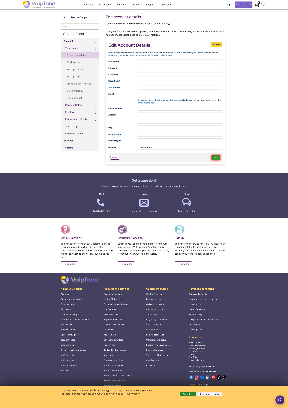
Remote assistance (155, 335)
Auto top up (71, 126)
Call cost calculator (155, 304)
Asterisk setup (153, 360)
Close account (74, 97)
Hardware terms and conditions (204, 299)
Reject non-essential (209, 394)
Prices (136, 4)
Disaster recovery (69, 314)
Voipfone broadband (113, 319)
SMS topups (152, 314)
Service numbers (154, 324)
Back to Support (80, 17)
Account (68, 41)
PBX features (110, 309)
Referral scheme (74, 133)
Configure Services (130, 237)
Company (166, 4)
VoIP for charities (69, 365)
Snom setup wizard (155, 350)
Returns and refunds (76, 119)
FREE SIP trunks (111, 314)
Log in (229, 4)
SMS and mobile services (115, 350)
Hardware (122, 4)
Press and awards (69, 304)
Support (150, 4)
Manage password (76, 69)
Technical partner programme (74, 350)
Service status (153, 329)
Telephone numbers (113, 294)
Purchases (70, 112)
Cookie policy (195, 329)
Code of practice (197, 309)
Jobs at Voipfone (69, 340)
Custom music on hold (114, 324)
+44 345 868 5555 (101, 211)
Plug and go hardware (156, 319)
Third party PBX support (157, 355)
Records (68, 147)
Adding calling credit (155, 309)
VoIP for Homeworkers (114, 380)
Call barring (109, 329)
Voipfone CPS (110, 335)
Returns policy (195, 314)
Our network (67, 309)
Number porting (111, 355)
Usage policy (195, 304)
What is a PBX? (68, 329)
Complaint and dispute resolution (204, 319)
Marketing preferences (79, 83)
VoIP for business (69, 355)
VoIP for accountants (113, 365)
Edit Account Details (157, 23)
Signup (179, 237)
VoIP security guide (70, 335)
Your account (72, 48)
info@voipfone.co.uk (204, 366)
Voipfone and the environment (75, 319)
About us (65, 294)
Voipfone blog (67, 345)
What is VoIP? (67, 324)
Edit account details (77, 55)
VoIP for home (67, 360)
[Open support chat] (279, 399)
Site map (65, 370)
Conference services (113, 360)
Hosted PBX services (113, 299)
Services (88, 4)
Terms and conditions (199, 294)
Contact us (151, 365)
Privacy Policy (132, 393)
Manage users (74, 76)
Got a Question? (71, 237)
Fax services (109, 345)
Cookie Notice (108, 393)
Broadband (105, 4)
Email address (74, 62)
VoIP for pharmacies (113, 370)
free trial (243, 4)
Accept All (188, 394)
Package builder (153, 299)
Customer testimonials (71, 299)
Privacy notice (195, 324)
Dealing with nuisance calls (158, 345)
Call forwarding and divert (116, 304)
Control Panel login (155, 294)
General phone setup (156, 340)
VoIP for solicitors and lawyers (118, 375)
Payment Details (73, 105)
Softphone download (113, 340)
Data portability (75, 90)
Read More (69, 264)
